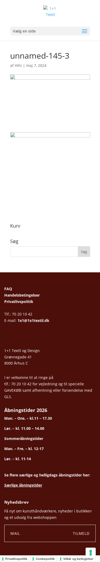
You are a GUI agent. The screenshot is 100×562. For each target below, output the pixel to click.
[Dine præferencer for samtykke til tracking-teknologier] (91, 553)
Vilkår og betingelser (78, 559)
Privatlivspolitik (18, 301)
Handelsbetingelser (22, 295)
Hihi (18, 65)
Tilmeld (81, 533)
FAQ (8, 288)
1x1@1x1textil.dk (33, 320)
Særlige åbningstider (23, 485)
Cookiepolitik (45, 559)
